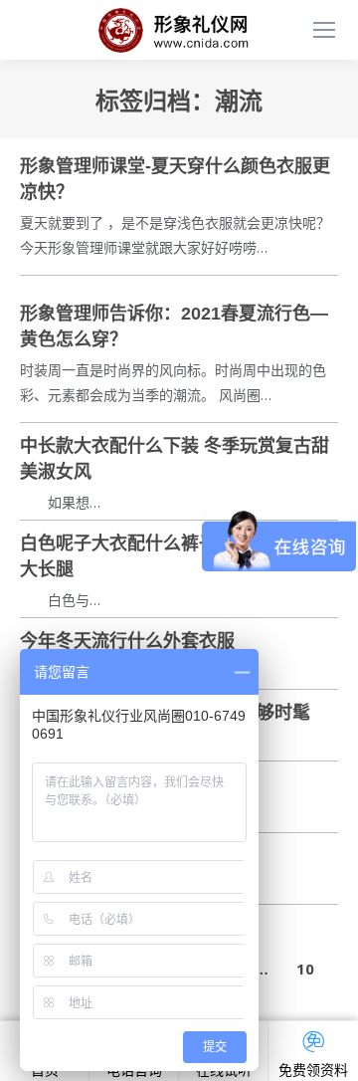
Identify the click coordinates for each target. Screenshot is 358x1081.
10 (305, 968)
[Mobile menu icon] (324, 30)
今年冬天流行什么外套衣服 (127, 641)
